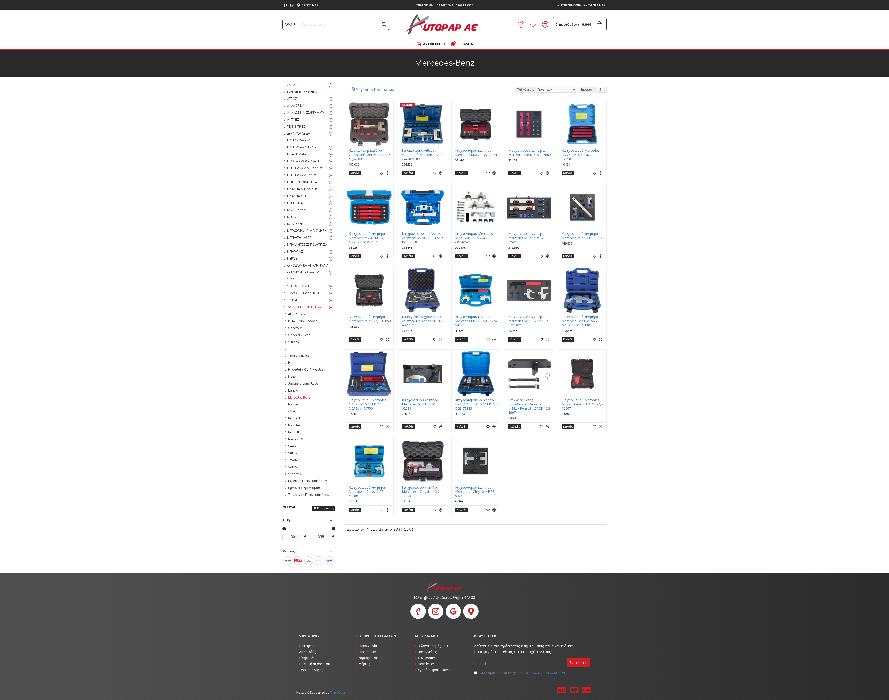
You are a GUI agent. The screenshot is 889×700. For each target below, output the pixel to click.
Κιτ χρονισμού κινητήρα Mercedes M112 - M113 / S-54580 (476, 321)
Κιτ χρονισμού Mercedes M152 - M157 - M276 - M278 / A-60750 (367, 404)
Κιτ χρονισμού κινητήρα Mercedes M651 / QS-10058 (370, 319)
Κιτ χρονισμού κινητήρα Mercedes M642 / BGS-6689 (529, 152)
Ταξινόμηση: (525, 89)
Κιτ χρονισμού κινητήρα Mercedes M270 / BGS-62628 (526, 238)
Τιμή (286, 520)
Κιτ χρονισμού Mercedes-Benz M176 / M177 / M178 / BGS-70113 (476, 404)
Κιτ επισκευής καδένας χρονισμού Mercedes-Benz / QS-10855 (369, 154)
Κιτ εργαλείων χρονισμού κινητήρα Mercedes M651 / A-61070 (422, 321)
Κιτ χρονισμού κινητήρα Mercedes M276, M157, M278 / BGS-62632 (367, 238)
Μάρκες (288, 551)
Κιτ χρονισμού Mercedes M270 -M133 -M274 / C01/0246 (474, 238)
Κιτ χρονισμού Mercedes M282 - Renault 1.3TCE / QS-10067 (583, 404)
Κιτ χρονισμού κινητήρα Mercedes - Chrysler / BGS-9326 (475, 491)
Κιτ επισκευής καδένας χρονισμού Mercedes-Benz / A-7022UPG (422, 154)
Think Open (337, 692)
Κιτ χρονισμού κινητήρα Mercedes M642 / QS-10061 (476, 152)
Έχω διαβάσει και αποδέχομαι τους (522, 673)
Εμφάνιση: (587, 89)
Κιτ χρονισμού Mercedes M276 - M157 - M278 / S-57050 (580, 154)
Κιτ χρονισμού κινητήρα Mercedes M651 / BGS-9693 (583, 236)
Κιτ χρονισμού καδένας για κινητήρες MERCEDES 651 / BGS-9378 (422, 238)
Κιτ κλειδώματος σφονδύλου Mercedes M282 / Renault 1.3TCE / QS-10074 (529, 406)
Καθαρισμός (325, 508)
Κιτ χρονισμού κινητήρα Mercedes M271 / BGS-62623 (420, 404)
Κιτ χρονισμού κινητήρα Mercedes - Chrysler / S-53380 (367, 491)
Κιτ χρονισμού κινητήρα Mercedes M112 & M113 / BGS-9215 (528, 321)
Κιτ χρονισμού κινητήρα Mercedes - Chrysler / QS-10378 (421, 491)
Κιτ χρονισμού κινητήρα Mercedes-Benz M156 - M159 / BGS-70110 (580, 321)
